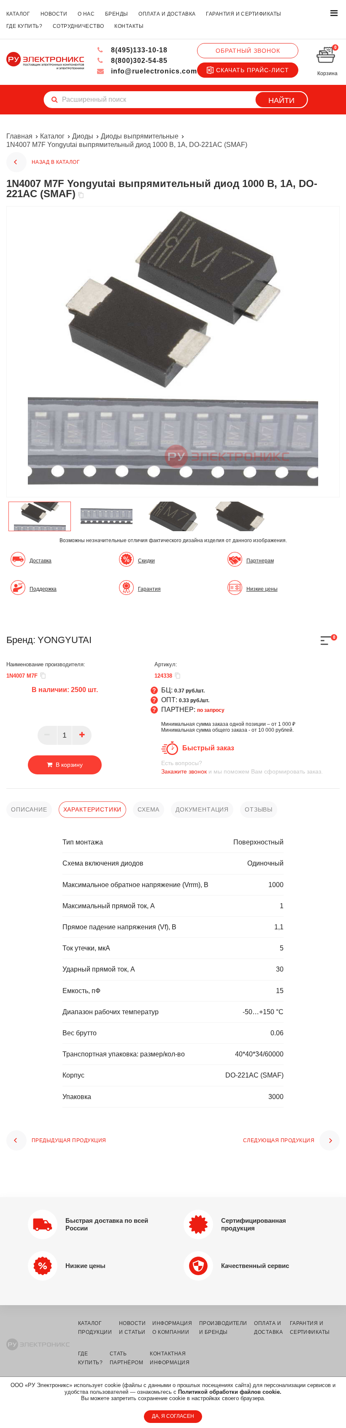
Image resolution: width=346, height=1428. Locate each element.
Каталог (52, 136)
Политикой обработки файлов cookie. (229, 1392)
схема (148, 809)
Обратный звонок (248, 50)
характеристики (92, 809)
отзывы (259, 809)
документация (202, 809)
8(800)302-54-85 (138, 60)
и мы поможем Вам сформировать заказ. (242, 767)
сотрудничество (78, 26)
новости (54, 14)
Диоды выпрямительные (139, 136)
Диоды (82, 136)
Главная (19, 136)
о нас (86, 14)
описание (29, 809)
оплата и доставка (166, 14)
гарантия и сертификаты (243, 14)
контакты (128, 26)
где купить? (24, 26)
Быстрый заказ (208, 748)
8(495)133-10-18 (138, 50)
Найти (281, 100)
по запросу (210, 710)
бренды (116, 14)
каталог (18, 14)
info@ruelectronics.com (153, 71)
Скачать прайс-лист (252, 70)
